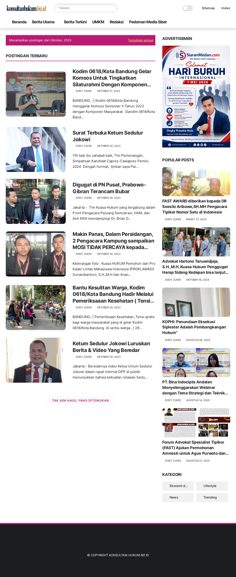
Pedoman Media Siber (148, 22)
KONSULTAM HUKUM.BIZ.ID (129, 555)
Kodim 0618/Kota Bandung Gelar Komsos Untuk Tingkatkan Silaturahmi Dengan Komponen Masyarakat (112, 78)
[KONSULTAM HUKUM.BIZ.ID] (26, 10)
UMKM (98, 22)
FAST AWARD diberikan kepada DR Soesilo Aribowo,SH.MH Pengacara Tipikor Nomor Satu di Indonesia (194, 206)
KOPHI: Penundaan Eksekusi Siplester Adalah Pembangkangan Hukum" (194, 327)
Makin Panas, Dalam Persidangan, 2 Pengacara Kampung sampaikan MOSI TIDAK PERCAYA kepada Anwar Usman (113, 241)
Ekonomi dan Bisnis (182, 486)
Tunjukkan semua (140, 40)
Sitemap (208, 8)
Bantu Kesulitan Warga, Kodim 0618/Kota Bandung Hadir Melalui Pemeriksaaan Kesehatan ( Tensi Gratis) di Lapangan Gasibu (113, 294)
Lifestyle (210, 486)
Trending (210, 497)
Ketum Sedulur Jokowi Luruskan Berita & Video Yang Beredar (111, 346)
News (174, 497)
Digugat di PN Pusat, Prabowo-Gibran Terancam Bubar (109, 188)
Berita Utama (43, 22)
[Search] (113, 8)
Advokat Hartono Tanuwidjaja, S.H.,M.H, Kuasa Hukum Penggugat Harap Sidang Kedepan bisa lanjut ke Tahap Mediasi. (195, 267)
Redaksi (117, 22)
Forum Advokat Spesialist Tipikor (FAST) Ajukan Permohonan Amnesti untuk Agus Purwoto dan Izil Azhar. (194, 448)
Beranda (19, 22)
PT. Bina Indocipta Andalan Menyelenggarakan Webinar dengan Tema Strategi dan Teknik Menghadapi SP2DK (193, 388)
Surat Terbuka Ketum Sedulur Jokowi (108, 136)
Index (225, 8)
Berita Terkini (75, 22)
